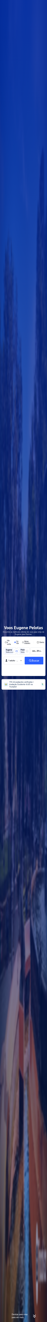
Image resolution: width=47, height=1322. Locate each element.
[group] (10, 651)
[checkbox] (40, 642)
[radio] (8, 642)
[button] (42, 3)
